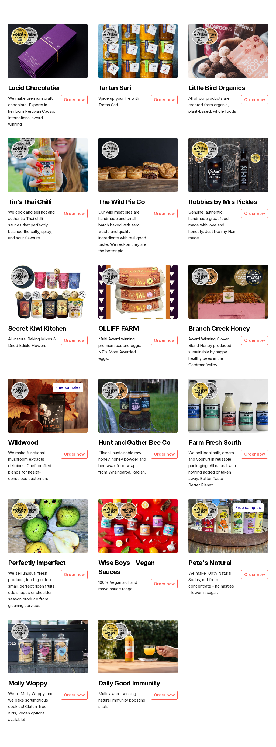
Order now (74, 99)
